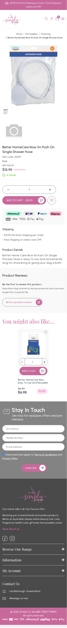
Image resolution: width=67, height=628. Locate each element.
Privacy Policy (10, 458)
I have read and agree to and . (32, 456)
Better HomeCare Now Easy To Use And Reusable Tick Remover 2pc (33, 382)
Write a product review (19, 302)
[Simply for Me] (11, 18)
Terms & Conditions (45, 454)
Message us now (18, 598)
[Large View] (5, 111)
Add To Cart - (19, 200)
